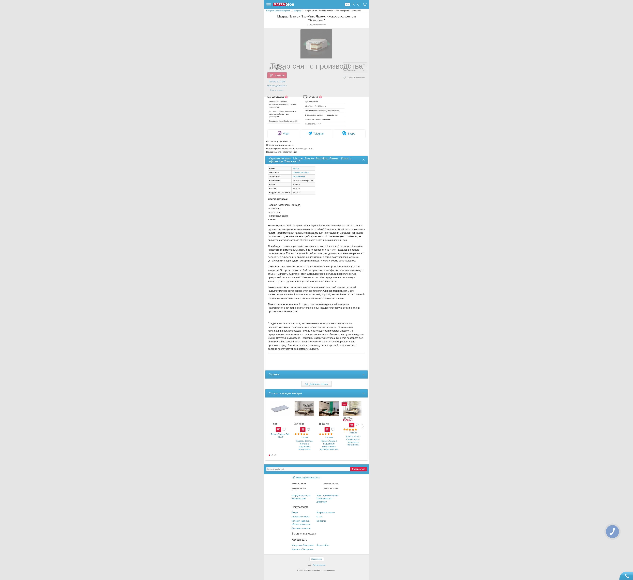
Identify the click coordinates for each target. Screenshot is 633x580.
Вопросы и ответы (325, 512)
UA (347, 4)
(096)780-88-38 (299, 483)
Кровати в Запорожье (302, 549)
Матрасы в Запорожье (303, 545)
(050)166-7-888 (331, 488)
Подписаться (358, 469)
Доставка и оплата (301, 528)
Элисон (296, 168)
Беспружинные (299, 176)
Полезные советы (300, 516)
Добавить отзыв (318, 384)
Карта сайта (322, 545)
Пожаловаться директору (323, 500)
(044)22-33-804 (331, 483)
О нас (319, 516)
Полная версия (319, 565)
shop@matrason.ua (301, 495)
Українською (316, 559)
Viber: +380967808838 (327, 495)
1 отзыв (304, 437)
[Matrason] (283, 6)
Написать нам (299, 498)
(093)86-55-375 (299, 488)
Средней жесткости (301, 172)
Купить (278, 429)
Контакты (321, 521)
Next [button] (360, 426)
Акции (295, 512)
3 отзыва (329, 437)
